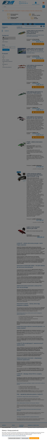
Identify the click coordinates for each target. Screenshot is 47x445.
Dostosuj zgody (25, 438)
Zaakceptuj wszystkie (34, 438)
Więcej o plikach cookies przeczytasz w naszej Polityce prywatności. (14, 435)
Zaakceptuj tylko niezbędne (14, 438)
